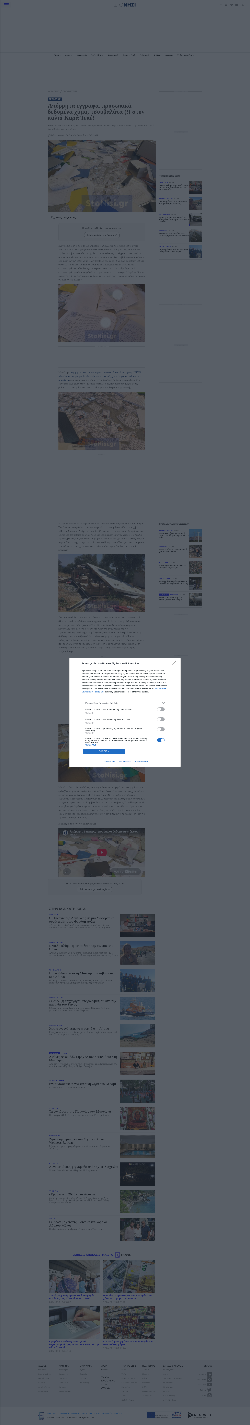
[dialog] (125, 712)
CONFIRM (104, 751)
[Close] (175, 663)
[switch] (161, 709)
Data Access (125, 761)
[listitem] (125, 702)
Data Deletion (108, 761)
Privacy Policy (141, 761)
